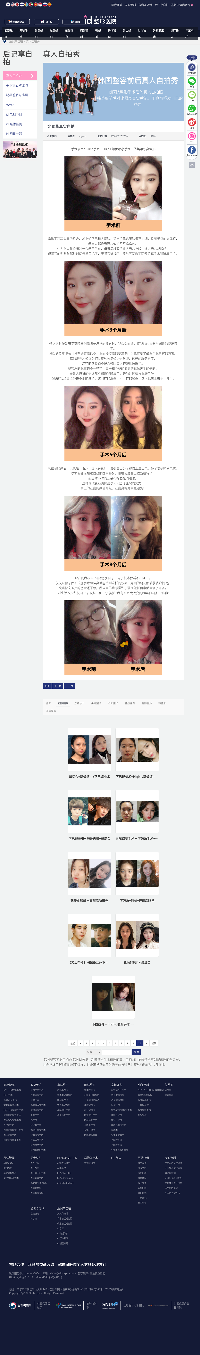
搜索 (136, 1052)
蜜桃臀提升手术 (11, 1178)
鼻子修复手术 (63, 1114)
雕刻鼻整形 (62, 1100)
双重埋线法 (89, 1090)
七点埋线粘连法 (91, 1100)
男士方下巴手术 (38, 1173)
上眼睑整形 (116, 1139)
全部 (48, 703)
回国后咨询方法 (172, 1193)
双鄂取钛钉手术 (38, 1150)
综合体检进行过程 (173, 1183)
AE (31, 4)
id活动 (33, 1218)
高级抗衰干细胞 (118, 1090)
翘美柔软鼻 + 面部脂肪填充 (89, 900)
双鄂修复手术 (36, 1144)
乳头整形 (142, 1114)
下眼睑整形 (116, 1144)
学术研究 (142, 1198)
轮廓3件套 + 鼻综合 (137, 962)
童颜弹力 (69, 33)
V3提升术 (115, 1105)
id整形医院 (100, 19)
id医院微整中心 (17, 21)
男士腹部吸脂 (36, 1193)
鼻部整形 (39, 33)
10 (139, 1043)
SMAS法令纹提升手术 (121, 1110)
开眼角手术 (89, 1125)
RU (45, 4)
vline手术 (8, 1095)
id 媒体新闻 (14, 124)
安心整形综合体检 (173, 1168)
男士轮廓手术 (10, 1135)
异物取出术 (158, 33)
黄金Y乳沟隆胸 (145, 1095)
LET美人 (175, 33)
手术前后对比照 (17, 85)
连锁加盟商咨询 (41, 1264)
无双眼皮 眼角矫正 (39, 1183)
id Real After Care (65, 1183)
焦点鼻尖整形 (63, 1105)
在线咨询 (34, 1213)
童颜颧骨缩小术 (11, 1105)
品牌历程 (61, 1168)
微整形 (98, 33)
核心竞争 (142, 1183)
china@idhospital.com (63, 1273)
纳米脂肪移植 (117, 1095)
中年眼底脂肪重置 (119, 1150)
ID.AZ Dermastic (65, 1178)
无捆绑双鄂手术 (38, 1105)
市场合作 (16, 1264)
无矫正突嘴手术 (38, 1129)
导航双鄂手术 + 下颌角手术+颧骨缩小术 (143, 838)
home (4, 41)
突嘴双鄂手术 (36, 1135)
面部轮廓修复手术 (12, 1139)
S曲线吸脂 (8, 1163)
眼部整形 (54, 33)
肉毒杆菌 (169, 1095)
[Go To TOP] (192, 165)
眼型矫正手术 (90, 1114)
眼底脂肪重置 (90, 1135)
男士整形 (127, 33)
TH (22, 4)
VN (36, 4)
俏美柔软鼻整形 (64, 1095)
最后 (154, 1043)
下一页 (69, 686)
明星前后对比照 (17, 94)
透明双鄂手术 (36, 1110)
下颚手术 (34, 1114)
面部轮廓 (8, 33)
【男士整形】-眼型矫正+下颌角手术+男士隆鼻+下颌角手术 (108, 962)
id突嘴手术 (35, 1125)
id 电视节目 (14, 114)
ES (49, 4)
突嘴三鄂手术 (36, 1139)
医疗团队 (142, 1178)
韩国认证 (142, 1202)
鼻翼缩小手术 (63, 1110)
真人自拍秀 (14, 75)
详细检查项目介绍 (173, 1178)
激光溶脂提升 (117, 1100)
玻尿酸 (168, 1090)
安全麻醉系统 (171, 1187)
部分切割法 (89, 1110)
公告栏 (10, 104)
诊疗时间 (142, 1187)
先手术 (33, 1120)
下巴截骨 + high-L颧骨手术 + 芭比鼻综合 (120, 1024)
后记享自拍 (64, 1208)
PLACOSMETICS (67, 1158)
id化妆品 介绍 (63, 1163)
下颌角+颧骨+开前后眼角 (137, 900)
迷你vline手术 (10, 1100)
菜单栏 (189, 33)
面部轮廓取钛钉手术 (13, 1129)
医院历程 (142, 1173)
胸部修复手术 (144, 1110)
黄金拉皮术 (116, 1120)
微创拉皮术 (116, 1114)
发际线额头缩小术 (12, 1120)
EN (13, 4)
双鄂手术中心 (36, 1090)
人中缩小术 (9, 1125)
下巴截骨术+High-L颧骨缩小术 (137, 776)
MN (26, 4)
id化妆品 (142, 33)
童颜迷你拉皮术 (118, 1125)
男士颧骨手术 (36, 1178)
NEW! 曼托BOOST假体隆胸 (150, 1090)
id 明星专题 (14, 133)
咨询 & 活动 (37, 1208)
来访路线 (142, 1193)
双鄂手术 (24, 33)
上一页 (57, 686)
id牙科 (75, 21)
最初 (72, 1043)
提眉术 (114, 1129)
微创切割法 (89, 1105)
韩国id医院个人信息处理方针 (82, 1264)
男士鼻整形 (35, 1187)
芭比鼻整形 (62, 1090)
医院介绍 (143, 1158)
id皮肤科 (46, 21)
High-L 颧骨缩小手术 (13, 1110)
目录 (47, 686)
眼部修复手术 (90, 1120)
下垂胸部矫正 (144, 1105)
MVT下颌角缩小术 (12, 1090)
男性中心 (34, 1163)
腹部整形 (8, 1168)
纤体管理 (112, 33)
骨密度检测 (170, 1173)
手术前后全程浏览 (173, 1163)
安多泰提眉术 (117, 1135)
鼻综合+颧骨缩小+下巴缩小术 (89, 776)
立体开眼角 (89, 1129)
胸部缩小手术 (144, 1100)
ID (40, 4)
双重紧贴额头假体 (12, 1114)
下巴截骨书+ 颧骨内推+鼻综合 (89, 838)
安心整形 (170, 1158)
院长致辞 (142, 1168)
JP (17, 4)
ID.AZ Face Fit (64, 1173)
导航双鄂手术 (36, 1095)
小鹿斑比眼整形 (91, 1095)
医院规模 (142, 1163)
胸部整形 (84, 33)
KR (8, 4)
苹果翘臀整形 (10, 1173)
